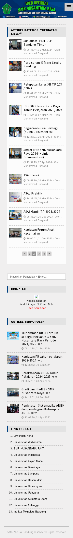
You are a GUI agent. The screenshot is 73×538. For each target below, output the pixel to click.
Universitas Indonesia (27, 454)
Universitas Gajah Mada (28, 461)
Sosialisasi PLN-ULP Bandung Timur (38, 42)
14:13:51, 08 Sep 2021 (36, 397)
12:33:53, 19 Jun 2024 (35, 365)
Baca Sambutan (36, 308)
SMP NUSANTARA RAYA (29, 448)
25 (36, 413)
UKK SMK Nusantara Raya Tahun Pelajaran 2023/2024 (43, 108)
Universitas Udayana (26, 492)
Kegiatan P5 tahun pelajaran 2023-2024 (41, 358)
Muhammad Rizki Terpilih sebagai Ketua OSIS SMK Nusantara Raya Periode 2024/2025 (39, 338)
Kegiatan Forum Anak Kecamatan (39, 231)
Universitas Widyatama (28, 442)
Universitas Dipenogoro (28, 486)
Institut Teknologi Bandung (30, 511)
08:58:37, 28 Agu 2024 (35, 381)
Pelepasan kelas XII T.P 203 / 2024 (43, 86)
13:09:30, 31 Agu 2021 (35, 417)
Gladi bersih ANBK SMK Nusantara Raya (37, 391)
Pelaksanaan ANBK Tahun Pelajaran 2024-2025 (39, 374)
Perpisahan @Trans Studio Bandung (42, 64)
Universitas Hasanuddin (28, 480)
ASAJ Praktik (33, 193)
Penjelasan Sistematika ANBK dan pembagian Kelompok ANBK (42, 409)
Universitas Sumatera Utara (30, 498)
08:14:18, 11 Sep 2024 (35, 348)
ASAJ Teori (31, 175)
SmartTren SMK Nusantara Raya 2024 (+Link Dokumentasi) (43, 153)
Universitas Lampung (26, 473)
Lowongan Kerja (23, 435)
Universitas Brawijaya (27, 467)
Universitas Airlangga (26, 505)
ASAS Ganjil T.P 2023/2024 (42, 211)
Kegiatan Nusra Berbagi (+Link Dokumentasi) (41, 130)
